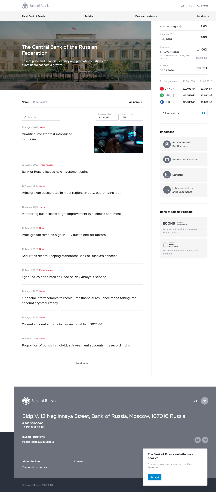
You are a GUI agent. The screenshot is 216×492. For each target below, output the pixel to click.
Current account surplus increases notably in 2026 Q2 (62, 324)
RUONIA (164, 65)
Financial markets (145, 16)
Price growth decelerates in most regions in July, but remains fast (71, 192)
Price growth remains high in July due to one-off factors (64, 235)
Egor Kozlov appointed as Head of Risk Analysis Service (64, 277)
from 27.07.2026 (169, 51)
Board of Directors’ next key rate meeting (174, 56)
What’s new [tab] (40, 101)
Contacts (79, 461)
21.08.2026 (189, 81)
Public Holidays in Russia (38, 441)
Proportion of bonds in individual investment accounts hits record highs (76, 345)
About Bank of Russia (33, 16)
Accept (154, 477)
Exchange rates (168, 81)
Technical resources (34, 467)
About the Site (31, 461)
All (124, 117)
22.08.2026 (206, 81)
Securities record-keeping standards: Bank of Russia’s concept (69, 256)
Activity (89, 16)
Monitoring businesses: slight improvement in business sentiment (71, 214)
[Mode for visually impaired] (182, 5)
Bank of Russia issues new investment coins (55, 171)
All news (134, 101)
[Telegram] (205, 440)
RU (190, 5)
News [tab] (25, 101)
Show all (103, 117)
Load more (82, 363)
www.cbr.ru (163, 464)
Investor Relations (33, 436)
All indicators (171, 112)
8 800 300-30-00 (32, 423)
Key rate (164, 47)
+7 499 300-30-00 (33, 427)
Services (202, 16)
